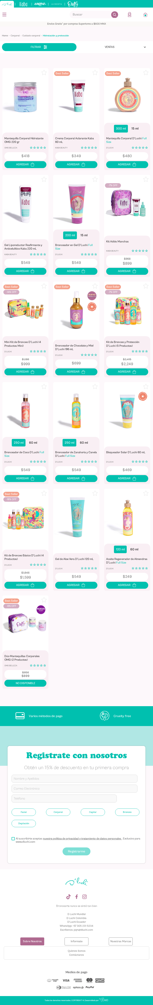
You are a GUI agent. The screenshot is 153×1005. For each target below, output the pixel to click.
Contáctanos (76, 955)
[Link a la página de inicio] (6, 35)
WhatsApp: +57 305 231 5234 (76, 926)
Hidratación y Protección (56, 35)
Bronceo (127, 812)
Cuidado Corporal (31, 35)
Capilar (93, 812)
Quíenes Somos (76, 951)
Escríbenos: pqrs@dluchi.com (76, 930)
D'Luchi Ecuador (76, 922)
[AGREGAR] (25, 164)
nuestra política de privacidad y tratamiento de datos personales (82, 838)
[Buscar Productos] (114, 14)
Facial (24, 812)
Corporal (15, 35)
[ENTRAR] (130, 14)
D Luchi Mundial (77, 914)
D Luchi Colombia (76, 918)
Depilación (23, 823)
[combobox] (94, 14)
